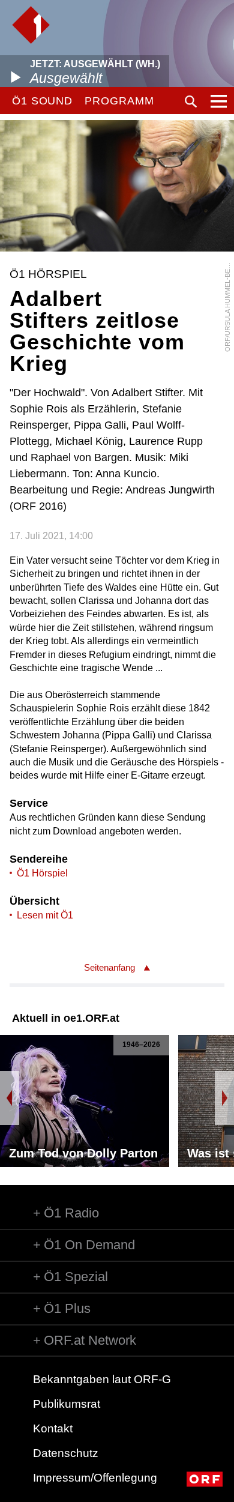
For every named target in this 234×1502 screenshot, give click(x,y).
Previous (9, 1098)
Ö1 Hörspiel (42, 873)
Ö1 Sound (42, 101)
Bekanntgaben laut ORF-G (102, 1379)
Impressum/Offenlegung (95, 1477)
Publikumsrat (66, 1404)
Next (224, 1098)
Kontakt (53, 1428)
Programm (119, 101)
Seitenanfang (109, 967)
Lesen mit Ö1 (45, 915)
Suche (191, 101)
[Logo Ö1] (31, 25)
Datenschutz (65, 1453)
